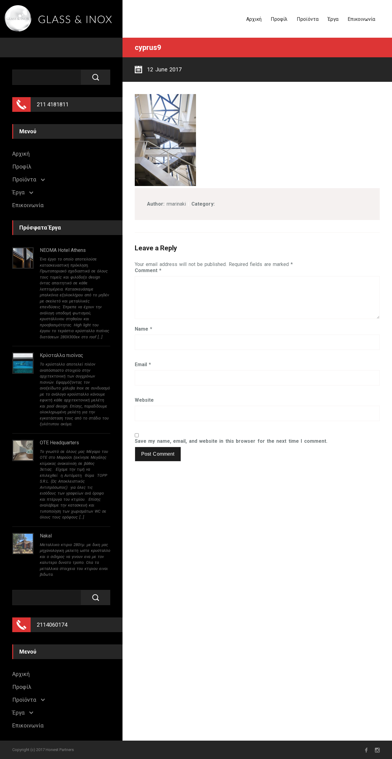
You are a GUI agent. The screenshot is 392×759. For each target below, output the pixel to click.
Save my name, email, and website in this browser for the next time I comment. (231, 441)
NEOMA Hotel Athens (63, 250)
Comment (148, 270)
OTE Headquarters (59, 443)
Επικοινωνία (361, 19)
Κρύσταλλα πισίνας (61, 355)
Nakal (46, 536)
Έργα (333, 19)
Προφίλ (279, 19)
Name (143, 329)
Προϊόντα (307, 19)
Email (143, 364)
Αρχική (254, 19)
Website (144, 400)
